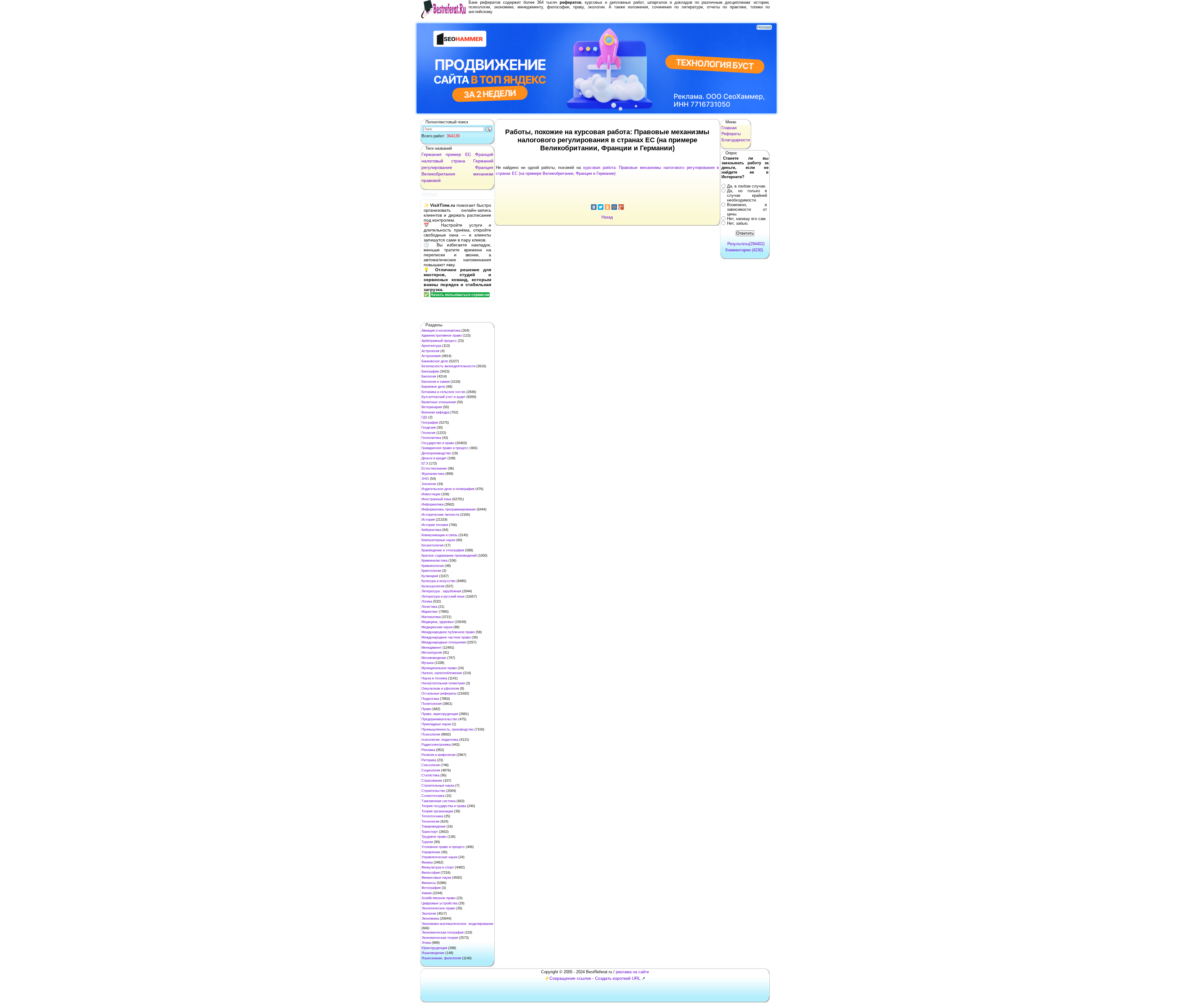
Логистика (429, 606)
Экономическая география (442, 932)
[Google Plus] (621, 207)
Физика (427, 862)
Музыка (427, 663)
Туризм (427, 842)
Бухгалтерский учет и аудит (443, 397)
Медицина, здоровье (437, 622)
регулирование (436, 167)
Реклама (428, 750)
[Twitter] (600, 207)
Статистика (430, 775)
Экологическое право (438, 908)
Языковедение (432, 953)
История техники (434, 525)
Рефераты (731, 133)
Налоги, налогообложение (441, 673)
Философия (430, 872)
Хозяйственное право (438, 898)
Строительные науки (437, 785)
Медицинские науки (436, 627)
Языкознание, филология (441, 958)
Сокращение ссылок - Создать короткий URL (595, 978)
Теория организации (437, 811)
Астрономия (431, 356)
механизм (483, 173)
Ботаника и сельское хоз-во (443, 392)
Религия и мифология (438, 755)
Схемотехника (432, 796)
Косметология (432, 545)
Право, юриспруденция (439, 714)
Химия (426, 893)
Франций (484, 154)
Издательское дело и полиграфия (447, 489)
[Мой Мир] (614, 207)
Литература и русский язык (443, 596)
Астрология (430, 351)
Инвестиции (430, 494)
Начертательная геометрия (443, 683)
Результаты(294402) (746, 243)
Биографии (430, 371)
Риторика (428, 760)
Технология (430, 821)
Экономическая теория (439, 937)
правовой (431, 180)
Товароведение (433, 826)
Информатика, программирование (448, 509)
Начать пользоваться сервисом (459, 295)
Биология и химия (435, 381)
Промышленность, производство (447, 729)
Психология (430, 734)
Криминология (432, 566)
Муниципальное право (439, 668)
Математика (431, 617)
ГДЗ (424, 417)
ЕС (468, 154)
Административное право (441, 335)
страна (458, 160)
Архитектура (431, 345)
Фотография (431, 888)
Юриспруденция (434, 948)
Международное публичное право (448, 632)
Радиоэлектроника (436, 744)
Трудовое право (434, 836)
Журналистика (432, 473)
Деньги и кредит (434, 458)
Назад (607, 217)
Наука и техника (434, 678)
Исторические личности (440, 514)
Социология (430, 770)
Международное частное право (446, 637)
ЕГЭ (424, 463)
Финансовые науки (436, 877)
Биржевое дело (433, 386)
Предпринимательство (439, 719)
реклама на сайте (632, 972)
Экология (428, 913)
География (429, 422)
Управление (430, 852)
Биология (428, 376)
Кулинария (429, 576)
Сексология (430, 765)
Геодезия (428, 427)
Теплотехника (432, 816)
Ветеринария (431, 407)
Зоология (428, 484)
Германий (483, 160)
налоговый (432, 160)
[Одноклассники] (607, 207)
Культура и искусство (438, 581)
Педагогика (430, 698)
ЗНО (425, 478)
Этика (426, 942)
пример (453, 154)
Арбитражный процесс (439, 340)
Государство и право (437, 443)
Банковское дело (434, 361)
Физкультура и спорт (437, 867)
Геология (428, 433)
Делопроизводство (436, 453)
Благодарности (735, 140)
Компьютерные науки (438, 540)
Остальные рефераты (438, 693)
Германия (431, 154)
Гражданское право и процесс (445, 448)
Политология (431, 703)
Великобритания (438, 173)
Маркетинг (429, 611)
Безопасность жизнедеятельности (448, 366)
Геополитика (431, 438)
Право (426, 709)
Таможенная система (438, 801)
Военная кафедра (435, 412)
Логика (426, 601)
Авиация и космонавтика (441, 330)
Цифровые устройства (439, 903)
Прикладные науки (436, 724)
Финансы (428, 883)
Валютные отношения (438, 402)
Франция (484, 167)
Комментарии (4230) (744, 250)
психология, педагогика (439, 739)
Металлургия (431, 652)
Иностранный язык (436, 499)
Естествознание (434, 468)
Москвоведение (433, 658)
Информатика (432, 504)
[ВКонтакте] (594, 207)
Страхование (431, 780)
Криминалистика (434, 560)
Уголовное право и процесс (443, 847)
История (428, 519)
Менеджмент (431, 647)
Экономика (430, 918)
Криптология (431, 570)
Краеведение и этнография (442, 550)
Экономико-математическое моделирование (457, 924)
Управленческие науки (439, 857)
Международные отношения (443, 642)
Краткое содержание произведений (449, 555)
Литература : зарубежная (441, 591)
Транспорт (429, 831)
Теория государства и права (443, 806)
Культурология (432, 586)
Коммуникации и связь (439, 535)
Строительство (433, 791)
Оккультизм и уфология (440, 688)
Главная (729, 128)
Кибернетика (431, 530)
